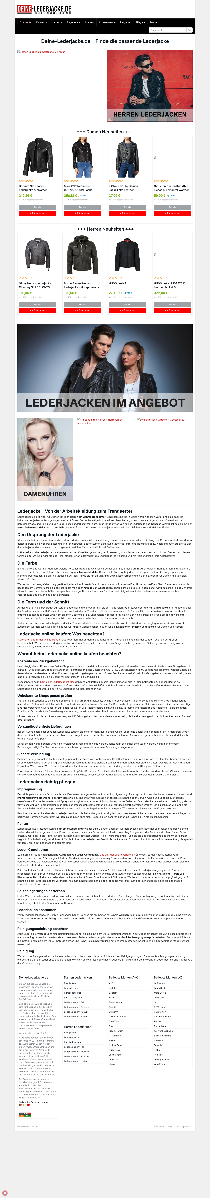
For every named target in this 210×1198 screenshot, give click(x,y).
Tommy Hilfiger (161, 1059)
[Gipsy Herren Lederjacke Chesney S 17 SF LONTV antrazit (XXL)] (37, 255)
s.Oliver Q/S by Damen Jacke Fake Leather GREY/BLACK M (123, 188)
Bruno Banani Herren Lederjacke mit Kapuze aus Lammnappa (81, 285)
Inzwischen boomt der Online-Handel (38, 639)
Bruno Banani (115, 1002)
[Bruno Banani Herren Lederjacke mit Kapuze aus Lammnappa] (82, 255)
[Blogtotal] (37, 1105)
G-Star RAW (115, 1035)
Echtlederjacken (72, 988)
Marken (89, 22)
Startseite (25, 22)
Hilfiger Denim (116, 1045)
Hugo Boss (114, 1050)
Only (156, 1002)
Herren (56, 22)
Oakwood (159, 997)
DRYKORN (114, 1021)
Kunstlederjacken (72, 992)
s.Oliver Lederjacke (163, 1031)
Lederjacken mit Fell (74, 1002)
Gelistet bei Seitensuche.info (33, 1102)
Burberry (113, 1011)
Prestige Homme (162, 1016)
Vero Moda (159, 1064)
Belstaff (113, 992)
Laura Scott (160, 988)
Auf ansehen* (38, 213)
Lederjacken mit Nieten (75, 1016)
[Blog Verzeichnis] (37, 1116)
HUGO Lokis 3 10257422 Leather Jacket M (170, 285)
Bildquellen (159, 1126)
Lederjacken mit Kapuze (76, 1011)
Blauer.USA (114, 997)
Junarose (113, 1059)
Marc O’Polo (160, 992)
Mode (153, 22)
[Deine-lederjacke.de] (45, 9)
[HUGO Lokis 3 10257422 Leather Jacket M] (172, 254)
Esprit (112, 1026)
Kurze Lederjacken (73, 997)
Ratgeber (125, 22)
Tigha (157, 1050)
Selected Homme (162, 1035)
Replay (157, 1021)
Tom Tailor (159, 1054)
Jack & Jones (116, 1054)
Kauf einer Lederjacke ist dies (57, 681)
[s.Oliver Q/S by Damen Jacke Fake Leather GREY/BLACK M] (127, 157)
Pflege (140, 22)
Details (37, 207)
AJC (111, 983)
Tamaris (158, 1045)
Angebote (73, 22)
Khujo (112, 1064)
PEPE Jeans (160, 1007)
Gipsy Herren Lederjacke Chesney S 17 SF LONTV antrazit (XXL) (35, 285)
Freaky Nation (116, 1031)
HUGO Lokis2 (117, 283)
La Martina (159, 983)
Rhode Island (160, 1026)
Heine (112, 1040)
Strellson (158, 1040)
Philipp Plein (160, 1011)
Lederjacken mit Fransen (76, 1007)
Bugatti (112, 1007)
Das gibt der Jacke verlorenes (117, 854)
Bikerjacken (70, 983)
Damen (40, 22)
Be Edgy (113, 988)
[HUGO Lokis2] (127, 255)
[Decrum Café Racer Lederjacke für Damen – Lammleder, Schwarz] (37, 157)
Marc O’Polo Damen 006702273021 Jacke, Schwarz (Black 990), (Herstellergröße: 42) (78, 188)
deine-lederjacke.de (27, 1126)
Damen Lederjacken (78, 977)
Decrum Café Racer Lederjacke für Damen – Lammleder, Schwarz (34, 188)
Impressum (186, 1126)
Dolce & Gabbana (118, 1016)
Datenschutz (172, 1126)
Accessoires (106, 22)
